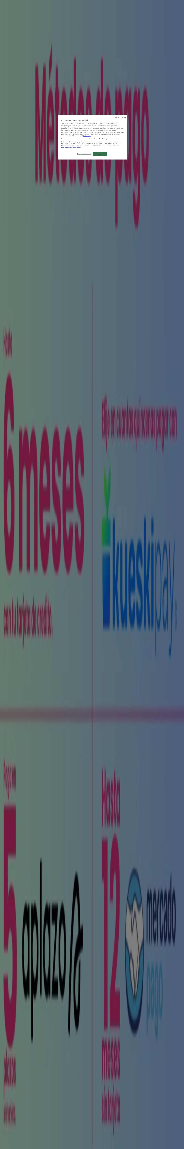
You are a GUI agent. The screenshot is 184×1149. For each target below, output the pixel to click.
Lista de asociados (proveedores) (71, 147)
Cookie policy (87, 136)
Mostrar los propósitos (84, 154)
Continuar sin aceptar (120, 117)
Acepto (100, 154)
